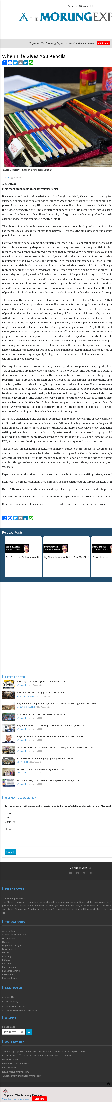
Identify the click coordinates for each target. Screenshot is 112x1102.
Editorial (6, 959)
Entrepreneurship (11, 970)
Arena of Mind (9, 931)
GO (28, 1031)
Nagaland (22, 685)
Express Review (10, 977)
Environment (8, 974)
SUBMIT (10, 851)
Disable (6, 952)
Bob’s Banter (8, 938)
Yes (8, 813)
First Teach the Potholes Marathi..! (23, 557)
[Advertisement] (20, 603)
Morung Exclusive (26, 696)
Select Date (8, 1026)
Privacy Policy (11, 1001)
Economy (6, 956)
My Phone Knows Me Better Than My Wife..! (66, 557)
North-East (22, 762)
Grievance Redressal (15, 1006)
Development (9, 949)
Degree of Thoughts (12, 945)
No (8, 817)
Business (6, 941)
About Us (9, 997)
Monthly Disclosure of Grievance (21, 1010)
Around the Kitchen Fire (14, 934)
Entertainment (9, 967)
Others (10, 821)
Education (7, 963)
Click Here (103, 43)
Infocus (6, 178)
